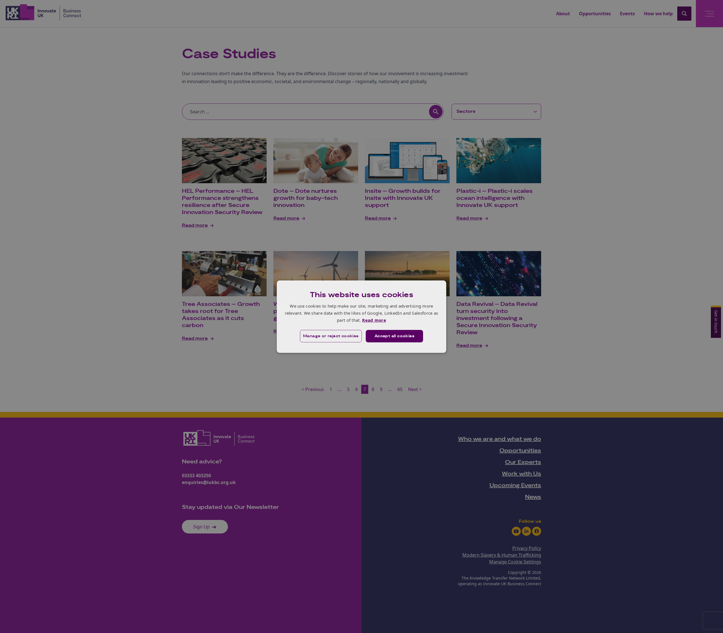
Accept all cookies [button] (394, 336)
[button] (331, 336)
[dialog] (361, 316)
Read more (374, 320)
